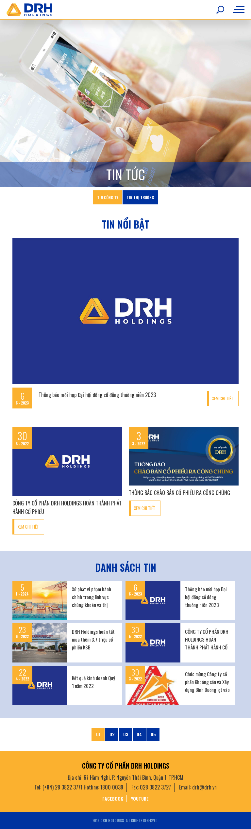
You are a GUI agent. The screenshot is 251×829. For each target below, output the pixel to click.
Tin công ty (107, 197)
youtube (140, 798)
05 (153, 734)
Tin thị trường (140, 197)
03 (125, 734)
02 (111, 734)
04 (139, 734)
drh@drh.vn (204, 787)
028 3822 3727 (155, 787)
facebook (112, 798)
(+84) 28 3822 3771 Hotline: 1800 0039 (82, 787)
